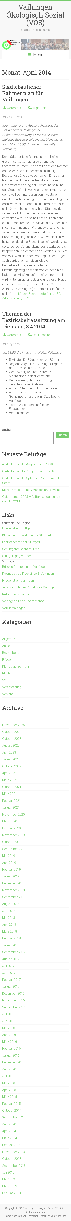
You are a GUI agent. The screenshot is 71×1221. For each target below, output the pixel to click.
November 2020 (13, 814)
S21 (5, 680)
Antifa (6, 646)
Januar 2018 (11, 945)
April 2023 (9, 752)
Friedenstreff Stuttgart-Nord (21, 528)
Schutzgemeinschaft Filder (20, 549)
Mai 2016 (8, 1028)
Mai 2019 (8, 856)
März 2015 (9, 1097)
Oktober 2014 (11, 1110)
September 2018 (14, 897)
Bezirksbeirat (42, 335)
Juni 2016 (9, 1021)
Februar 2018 (11, 938)
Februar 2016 (11, 1048)
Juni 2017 (9, 973)
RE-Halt (7, 673)
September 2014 (14, 1117)
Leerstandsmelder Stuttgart (21, 542)
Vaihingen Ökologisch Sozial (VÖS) (35, 14)
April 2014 (9, 1131)
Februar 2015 (11, 1104)
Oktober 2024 (11, 732)
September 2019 (14, 849)
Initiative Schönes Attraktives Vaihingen (29, 587)
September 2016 (14, 1007)
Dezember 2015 (13, 1062)
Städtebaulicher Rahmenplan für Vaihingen (22, 93)
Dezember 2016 (13, 993)
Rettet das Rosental (16, 594)
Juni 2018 (9, 911)
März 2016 (9, 1042)
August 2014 (11, 1124)
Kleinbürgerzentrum (15, 666)
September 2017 (14, 952)
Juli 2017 (8, 966)
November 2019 (13, 835)
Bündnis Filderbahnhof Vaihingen (24, 567)
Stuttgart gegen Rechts (18, 556)
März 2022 (9, 780)
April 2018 (9, 924)
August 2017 (11, 959)
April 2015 (9, 1090)
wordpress (14, 108)
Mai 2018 (8, 918)
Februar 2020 (11, 828)
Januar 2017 (11, 986)
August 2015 (11, 1069)
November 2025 (13, 725)
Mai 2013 (8, 1179)
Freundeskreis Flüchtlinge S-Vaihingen (28, 573)
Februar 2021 (11, 801)
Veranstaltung (11, 687)
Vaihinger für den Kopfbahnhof (23, 601)
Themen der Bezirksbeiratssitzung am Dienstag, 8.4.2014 (33, 320)
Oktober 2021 (11, 787)
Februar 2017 (11, 980)
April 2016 (9, 1035)
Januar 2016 (11, 1055)
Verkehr (7, 694)
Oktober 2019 (11, 842)
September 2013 (14, 1165)
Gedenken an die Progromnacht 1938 (28, 471)
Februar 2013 (11, 1193)
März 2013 (9, 1186)
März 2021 (9, 794)
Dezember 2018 (13, 883)
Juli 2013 (8, 1172)
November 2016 (13, 1000)
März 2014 (9, 1138)
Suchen (7, 430)
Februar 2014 (11, 1145)
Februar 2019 (11, 869)
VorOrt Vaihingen (13, 608)
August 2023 (11, 745)
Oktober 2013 (11, 1159)
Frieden (7, 659)
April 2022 (9, 773)
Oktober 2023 (11, 739)
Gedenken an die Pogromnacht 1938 (27, 464)
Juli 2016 (8, 1014)
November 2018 (13, 890)
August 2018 (11, 904)
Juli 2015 (8, 1076)
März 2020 (9, 821)
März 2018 (9, 931)
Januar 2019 (11, 876)
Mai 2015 (8, 1083)
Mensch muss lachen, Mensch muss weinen (32, 490)
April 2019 (9, 862)
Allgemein (39, 108)
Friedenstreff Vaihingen (18, 580)
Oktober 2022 (11, 766)
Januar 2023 (11, 759)
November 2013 (13, 1152)
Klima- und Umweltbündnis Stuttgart (26, 535)
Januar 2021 (11, 807)
